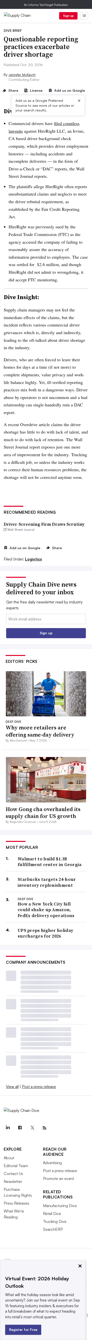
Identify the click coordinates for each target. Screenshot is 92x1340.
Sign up (68, 16)
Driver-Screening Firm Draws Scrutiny (44, 524)
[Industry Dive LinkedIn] (7, 1128)
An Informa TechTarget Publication (46, 5)
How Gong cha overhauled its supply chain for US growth (43, 812)
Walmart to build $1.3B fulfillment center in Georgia (50, 862)
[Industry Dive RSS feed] (44, 1128)
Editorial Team (16, 1165)
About (9, 1157)
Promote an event (58, 1178)
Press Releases (16, 1203)
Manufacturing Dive (60, 1205)
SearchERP (53, 1229)
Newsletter (13, 1181)
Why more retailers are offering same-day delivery (40, 731)
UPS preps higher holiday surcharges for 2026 (45, 933)
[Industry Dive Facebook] (20, 1128)
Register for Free (23, 1329)
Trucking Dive (54, 1221)
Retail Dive (52, 1213)
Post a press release (39, 1086)
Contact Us (13, 1173)
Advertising (52, 1162)
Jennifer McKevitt (22, 74)
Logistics (33, 559)
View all (12, 1086)
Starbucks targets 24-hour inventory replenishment (47, 882)
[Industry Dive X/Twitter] (32, 1128)
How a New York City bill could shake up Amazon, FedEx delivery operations (46, 909)
